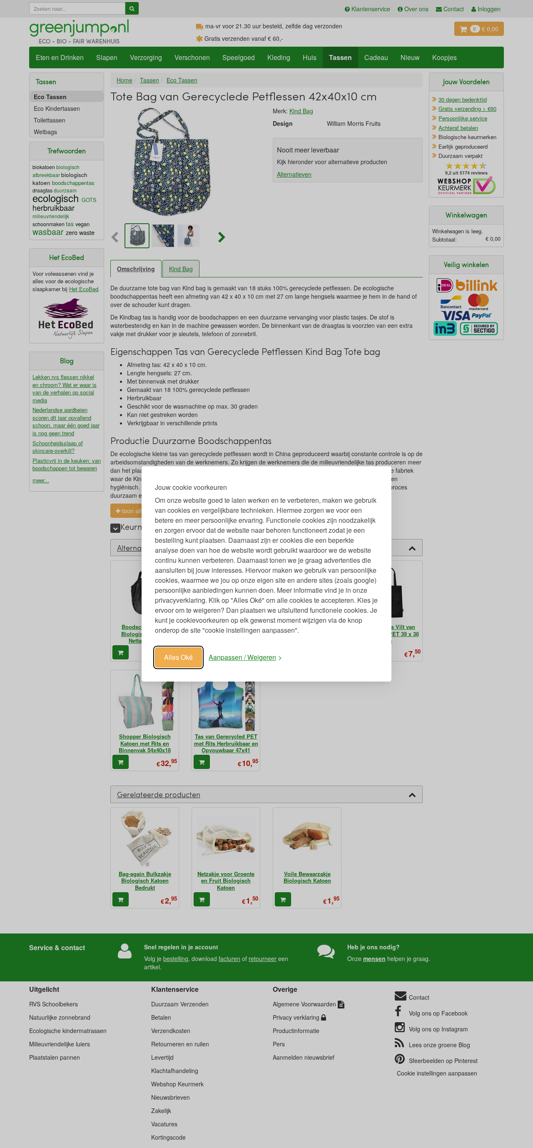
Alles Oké (178, 657)
